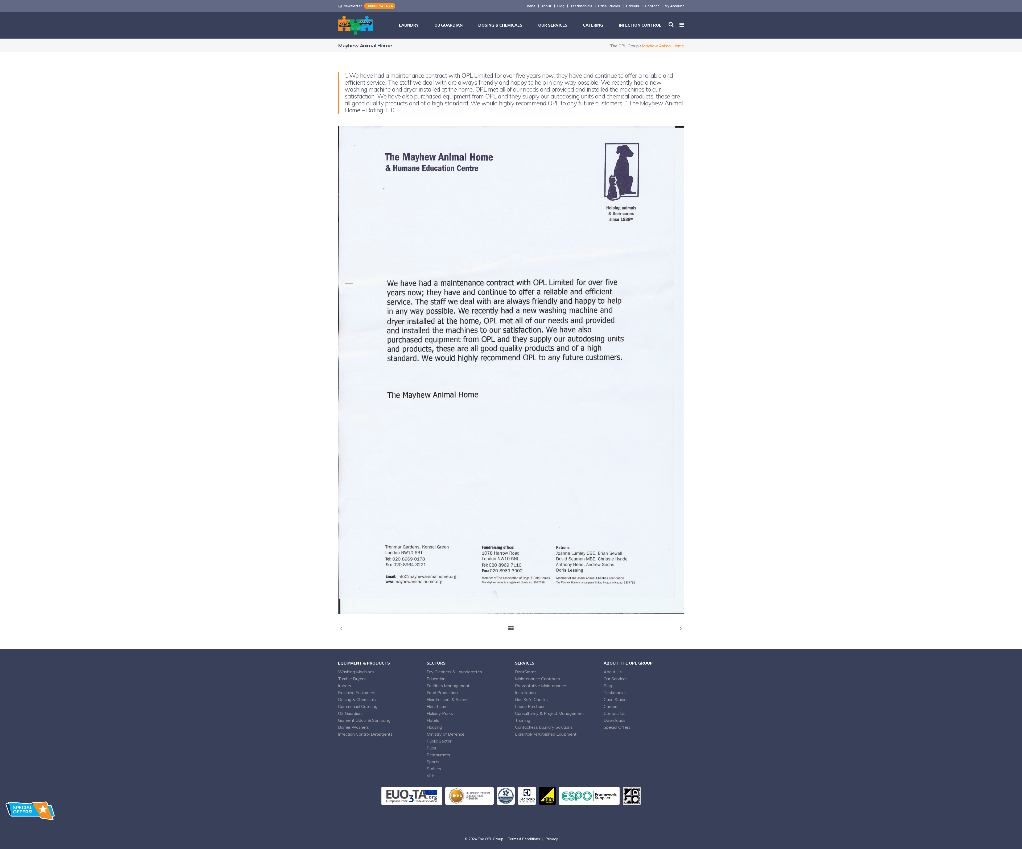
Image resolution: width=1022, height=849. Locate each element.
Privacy (552, 839)
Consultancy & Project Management (549, 713)
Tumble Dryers (352, 678)
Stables (434, 768)
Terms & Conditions (524, 839)
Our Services (616, 678)
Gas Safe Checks (531, 699)
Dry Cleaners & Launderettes (454, 671)
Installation (525, 692)
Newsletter (352, 6)
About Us (613, 671)
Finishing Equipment (357, 692)
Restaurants (438, 754)
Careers (632, 6)
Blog (560, 6)
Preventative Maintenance (540, 685)
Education (436, 678)
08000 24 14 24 (379, 6)
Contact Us (614, 713)
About (546, 6)
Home (530, 6)
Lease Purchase (530, 706)
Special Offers (617, 727)
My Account (674, 6)
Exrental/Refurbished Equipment (545, 734)
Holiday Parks (440, 713)
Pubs (431, 748)
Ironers (344, 685)
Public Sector (439, 741)
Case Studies (609, 6)
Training (522, 720)
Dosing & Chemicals (357, 699)
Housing (434, 727)
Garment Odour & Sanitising (364, 720)
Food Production (442, 692)
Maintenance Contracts (537, 678)
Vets (431, 775)
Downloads (614, 720)
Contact (652, 6)
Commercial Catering (357, 706)
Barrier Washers (353, 727)
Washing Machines (356, 671)
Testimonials (581, 6)
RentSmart (525, 671)
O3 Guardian (350, 713)
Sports (433, 761)
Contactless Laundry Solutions (544, 727)
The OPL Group (624, 46)
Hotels (433, 720)
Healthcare (437, 706)
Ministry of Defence (445, 734)
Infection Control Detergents (365, 734)
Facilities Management (448, 685)
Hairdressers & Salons (447, 699)
